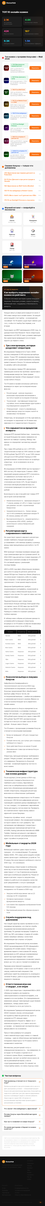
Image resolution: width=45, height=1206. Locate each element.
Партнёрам (5, 1192)
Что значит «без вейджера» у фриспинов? (22, 1109)
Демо (5, 266)
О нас (4, 1188)
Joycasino (30, 1175)
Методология (6, 1195)
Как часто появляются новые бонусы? (22, 1122)
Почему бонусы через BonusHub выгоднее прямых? (22, 1115)
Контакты (5, 1190)
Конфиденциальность (22, 1188)
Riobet (29, 1172)
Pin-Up (29, 1177)
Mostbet (29, 1168)
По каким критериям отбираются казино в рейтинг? (22, 1128)
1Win (28, 1170)
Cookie (17, 1192)
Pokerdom (30, 1163)
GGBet (29, 1179)
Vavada (29, 1165)
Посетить (35, 68)
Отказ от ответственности (23, 1195)
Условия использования (22, 1190)
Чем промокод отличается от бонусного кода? (22, 1082)
